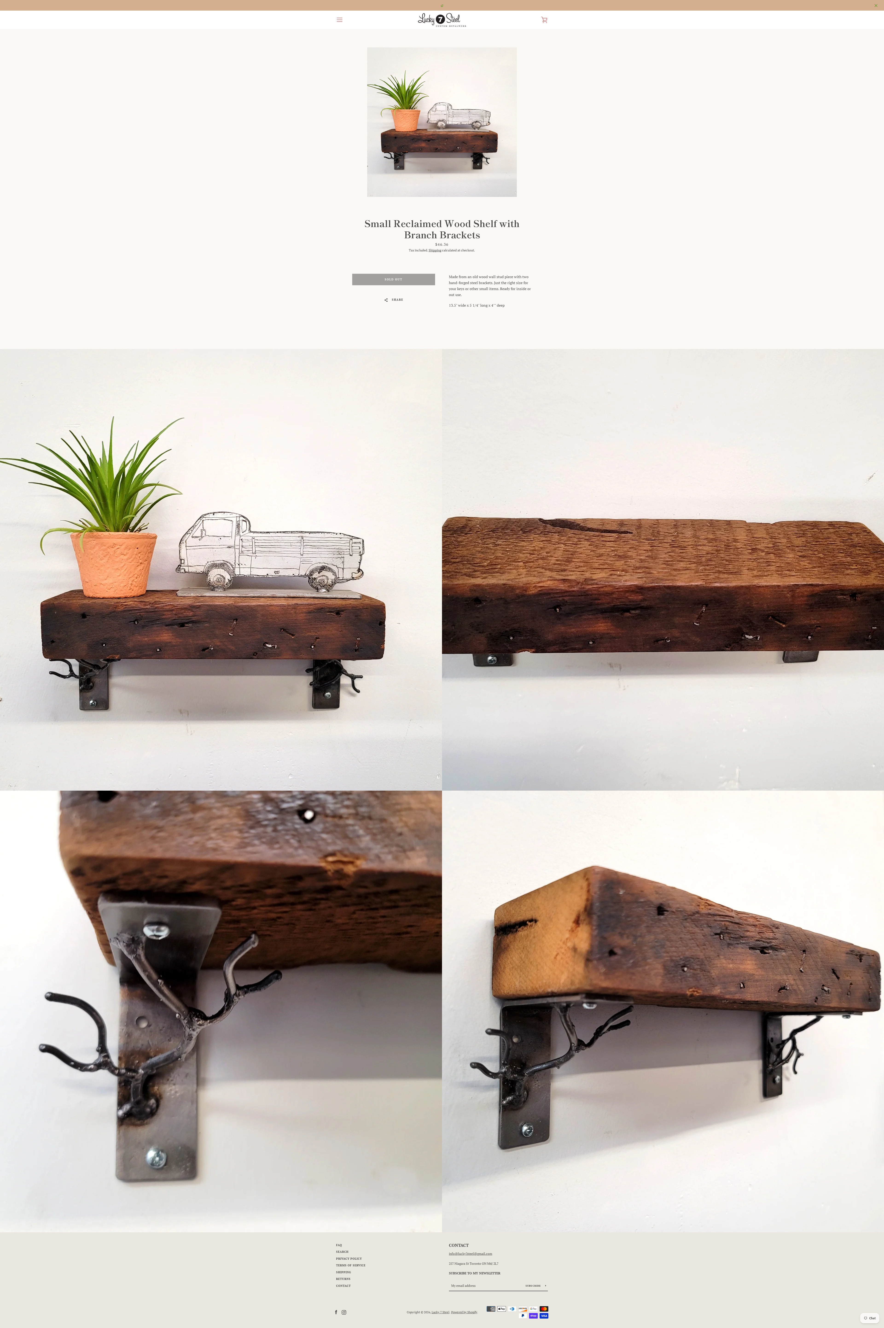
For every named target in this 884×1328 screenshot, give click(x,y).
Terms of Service (351, 1265)
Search (342, 1251)
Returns (343, 1279)
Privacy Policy (349, 1258)
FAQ (339, 1245)
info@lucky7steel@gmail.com (470, 1253)
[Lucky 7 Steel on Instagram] (344, 1311)
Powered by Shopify (464, 1312)
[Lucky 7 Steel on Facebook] (336, 1311)
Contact (343, 1286)
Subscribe (534, 1285)
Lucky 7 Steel (440, 1312)
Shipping (435, 250)
